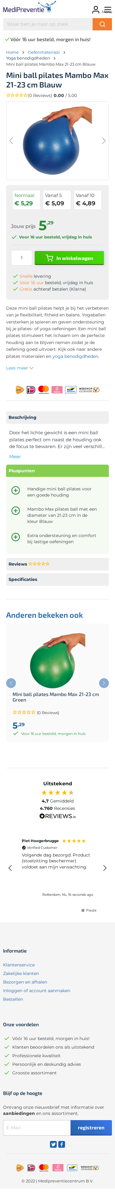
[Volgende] (104, 141)
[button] (57, 95)
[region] (57, 868)
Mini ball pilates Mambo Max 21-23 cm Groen (56, 696)
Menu (107, 12)
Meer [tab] (15, 456)
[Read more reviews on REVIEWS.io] (57, 817)
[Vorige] (11, 141)
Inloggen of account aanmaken (36, 990)
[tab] (57, 417)
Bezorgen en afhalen (25, 982)
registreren (91, 1127)
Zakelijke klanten (21, 973)
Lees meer (17, 368)
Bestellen (13, 999)
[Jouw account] (95, 8)
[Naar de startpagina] (25, 8)
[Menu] (107, 8)
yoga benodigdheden (75, 356)
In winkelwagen (74, 258)
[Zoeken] (102, 24)
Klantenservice (19, 965)
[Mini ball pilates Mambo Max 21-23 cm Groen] (57, 660)
